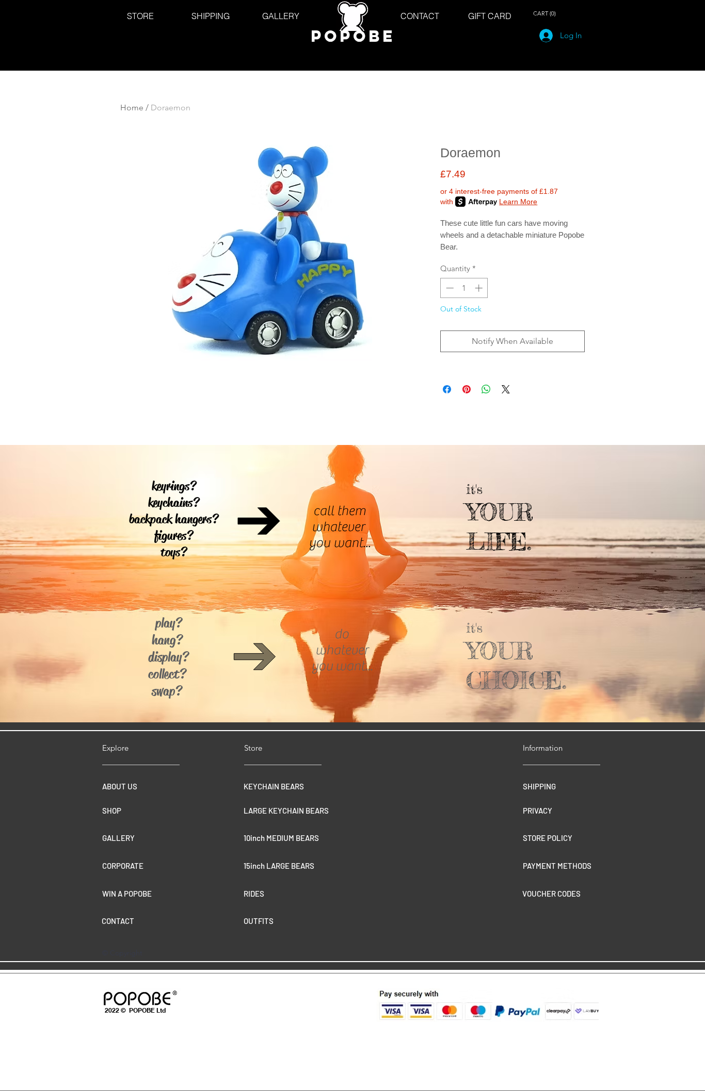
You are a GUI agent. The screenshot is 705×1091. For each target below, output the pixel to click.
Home (131, 107)
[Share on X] (506, 389)
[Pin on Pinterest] (466, 389)
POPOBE (353, 36)
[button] (546, 13)
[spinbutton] (464, 287)
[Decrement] (449, 287)
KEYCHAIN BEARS (274, 786)
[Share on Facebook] (447, 389)
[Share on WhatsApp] (486, 389)
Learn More (518, 201)
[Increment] (480, 287)
